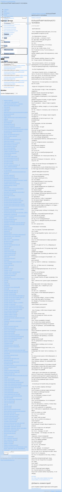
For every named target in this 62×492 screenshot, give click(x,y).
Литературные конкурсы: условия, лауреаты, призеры (14, 210)
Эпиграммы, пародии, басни (12, 426)
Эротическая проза (9, 433)
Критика (6, 187)
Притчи (6, 323)
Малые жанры (8, 100)
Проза (6, 324)
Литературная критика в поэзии (13, 200)
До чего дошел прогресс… (11, 165)
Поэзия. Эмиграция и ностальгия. (13, 307)
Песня (6, 282)
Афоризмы (7, 115)
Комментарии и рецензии (11, 183)
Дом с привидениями (10, 166)
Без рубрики (7, 122)
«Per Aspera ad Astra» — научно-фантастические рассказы (13, 104)
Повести (6, 284)
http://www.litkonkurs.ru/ (7, 460)
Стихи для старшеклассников (12, 384)
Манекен (6, 231)
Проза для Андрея (9, 331)
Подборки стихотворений (11, 287)
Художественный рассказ (11, 418)
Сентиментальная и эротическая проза (15, 365)
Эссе (5, 435)
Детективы (7, 154)
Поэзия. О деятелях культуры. (13, 306)
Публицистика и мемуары (11, 346)
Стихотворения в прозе (11, 392)
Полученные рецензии (10, 27)
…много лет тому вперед (11, 102)
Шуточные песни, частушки (12, 424)
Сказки (6, 368)
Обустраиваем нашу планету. (12, 261)
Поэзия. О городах (9, 304)
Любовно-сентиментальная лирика (14, 222)
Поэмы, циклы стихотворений (12, 309)
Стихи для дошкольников (11, 380)
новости (6, 256)
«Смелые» (7, 109)
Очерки (6, 267)
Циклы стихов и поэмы (10, 419)
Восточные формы (9, 148)
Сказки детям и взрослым (11, 370)
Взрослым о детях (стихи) (11, 143)
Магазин (6, 226)
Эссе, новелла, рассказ (10, 438)
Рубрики (6, 450)
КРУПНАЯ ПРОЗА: (9, 195)
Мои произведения (9, 25)
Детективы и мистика (10, 156)
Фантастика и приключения (12, 409)
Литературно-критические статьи (14, 204)
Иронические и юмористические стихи (15, 180)
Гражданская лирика (10, 153)
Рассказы (6, 353)
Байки (5, 119)
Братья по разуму (9, 126)
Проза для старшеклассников (12, 338)
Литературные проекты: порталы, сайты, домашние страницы (16, 213)
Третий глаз (7, 406)
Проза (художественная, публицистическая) (11, 327)
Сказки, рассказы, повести (11, 372)
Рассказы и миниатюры (10, 355)
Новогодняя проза (9, 255)
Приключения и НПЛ (10, 316)
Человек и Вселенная (10, 421)
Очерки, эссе (7, 270)
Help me (6, 110)
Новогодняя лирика (9, 251)
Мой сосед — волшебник (11, 239)
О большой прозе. (9, 258)
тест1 (5, 404)
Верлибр (6, 138)
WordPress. (58, 491)
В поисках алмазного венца (12, 127)
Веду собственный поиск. (11, 134)
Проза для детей (9, 333)
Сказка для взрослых (10, 367)
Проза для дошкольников (11, 334)
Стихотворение (8, 389)
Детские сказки (8, 163)
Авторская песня (8, 114)
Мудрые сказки (8, 241)
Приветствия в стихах (10, 314)
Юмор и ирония (41, 13)
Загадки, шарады (9, 175)
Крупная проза (8, 194)
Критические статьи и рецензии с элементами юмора (14, 189)
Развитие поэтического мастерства (14, 350)
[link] (5, 21)
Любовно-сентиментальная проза (14, 224)
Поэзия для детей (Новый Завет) (13, 297)
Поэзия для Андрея (9, 294)
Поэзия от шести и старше (12, 299)
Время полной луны (9, 149)
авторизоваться (36, 488)
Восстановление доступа (11, 30)
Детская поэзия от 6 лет (11, 160)
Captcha (3, 47)
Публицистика (8, 343)
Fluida (52, 491)
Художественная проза (10, 416)
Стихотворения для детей (11, 394)
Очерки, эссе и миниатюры (12, 272)
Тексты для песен (9, 401)
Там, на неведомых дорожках (12, 399)
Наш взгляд (7, 246)
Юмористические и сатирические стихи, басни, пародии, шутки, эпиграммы (15, 447)
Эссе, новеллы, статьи (10, 440)
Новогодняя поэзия (9, 253)
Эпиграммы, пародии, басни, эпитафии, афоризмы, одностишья (15, 429)
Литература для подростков (12, 199)
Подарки (6, 285)
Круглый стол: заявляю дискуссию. (14, 192)
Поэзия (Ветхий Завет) (10, 290)
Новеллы (6, 248)
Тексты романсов (9, 402)
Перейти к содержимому (8, 1)
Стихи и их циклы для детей (12, 387)
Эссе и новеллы (8, 436)
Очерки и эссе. (8, 268)
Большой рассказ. (9, 124)
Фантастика (7, 407)
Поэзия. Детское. (9, 301)
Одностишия (7, 263)
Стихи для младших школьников (13, 382)
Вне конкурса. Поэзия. (10, 144)
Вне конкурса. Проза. (10, 146)
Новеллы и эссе (8, 250)
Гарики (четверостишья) (11, 151)
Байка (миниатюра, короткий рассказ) (15, 117)
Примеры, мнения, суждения (12, 321)
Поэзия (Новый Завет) (10, 292)
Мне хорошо (7, 238)
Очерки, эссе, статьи (10, 273)
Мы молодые (7, 243)
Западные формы (9, 177)
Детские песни (8, 161)
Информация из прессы (11, 178)
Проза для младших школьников (13, 336)
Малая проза (7, 229)
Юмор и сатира (8, 443)
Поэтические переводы (11, 311)
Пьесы (6, 348)
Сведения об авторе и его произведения (11, 362)
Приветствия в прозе (10, 312)
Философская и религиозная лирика (14, 411)
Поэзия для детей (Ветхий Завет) (14, 295)
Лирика (6, 197)
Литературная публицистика (12, 202)
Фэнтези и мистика (9, 413)
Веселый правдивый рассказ (12, 139)
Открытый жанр (8, 265)
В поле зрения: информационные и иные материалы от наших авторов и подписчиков (16, 130)
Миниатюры (7, 233)
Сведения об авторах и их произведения (11, 359)
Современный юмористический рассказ (15, 375)
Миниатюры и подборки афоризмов (14, 234)
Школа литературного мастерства (14, 423)
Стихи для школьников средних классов (15, 385)
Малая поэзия (8, 227)
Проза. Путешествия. (10, 340)
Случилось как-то (9, 374)
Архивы (3, 93)
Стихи (5, 377)
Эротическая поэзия (10, 431)
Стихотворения (8, 390)
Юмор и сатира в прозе (11, 445)
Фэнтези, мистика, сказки (11, 414)
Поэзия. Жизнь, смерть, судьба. (13, 302)
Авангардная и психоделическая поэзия (15, 112)
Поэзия (6, 289)
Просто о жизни (8, 341)
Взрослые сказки (9, 141)
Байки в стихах (8, 121)
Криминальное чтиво (10, 185)
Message (3, 45)
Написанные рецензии (10, 29)
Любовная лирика (9, 221)
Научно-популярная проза (11, 244)
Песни (6, 280)
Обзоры (6, 260)
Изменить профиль (9, 32)
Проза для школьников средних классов (15, 329)
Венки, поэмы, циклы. (10, 136)
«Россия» (6, 107)
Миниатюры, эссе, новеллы (12, 236)
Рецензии (7, 357)
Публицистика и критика (11, 345)
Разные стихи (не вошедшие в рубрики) (15, 351)
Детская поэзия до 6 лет (11, 158)
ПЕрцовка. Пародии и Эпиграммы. (14, 278)
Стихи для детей (9, 379)
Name (3, 40)
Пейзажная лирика (9, 275)
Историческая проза (10, 182)
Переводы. (7, 277)
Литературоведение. (10, 219)
